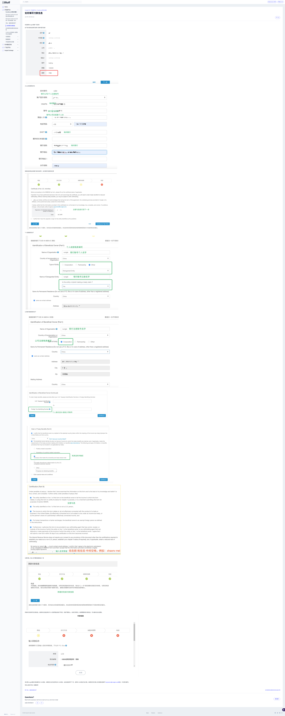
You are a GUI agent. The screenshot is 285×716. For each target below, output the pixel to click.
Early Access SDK (272, 1)
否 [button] (41, 702)
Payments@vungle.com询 (112, 682)
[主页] (6, 2)
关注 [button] (277, 17)
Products (153, 712)
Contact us (160, 712)
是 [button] (37, 702)
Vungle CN (27, 10)
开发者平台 (33, 10)
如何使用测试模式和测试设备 (12, 28)
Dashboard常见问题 (42, 10)
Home (6, 7)
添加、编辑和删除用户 (11, 23)
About (147, 712)
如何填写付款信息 (11, 25)
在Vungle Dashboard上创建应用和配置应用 (12, 15)
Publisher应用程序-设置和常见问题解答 (12, 33)
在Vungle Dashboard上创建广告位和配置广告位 (12, 19)
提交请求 (277, 698)
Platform (12, 714)
